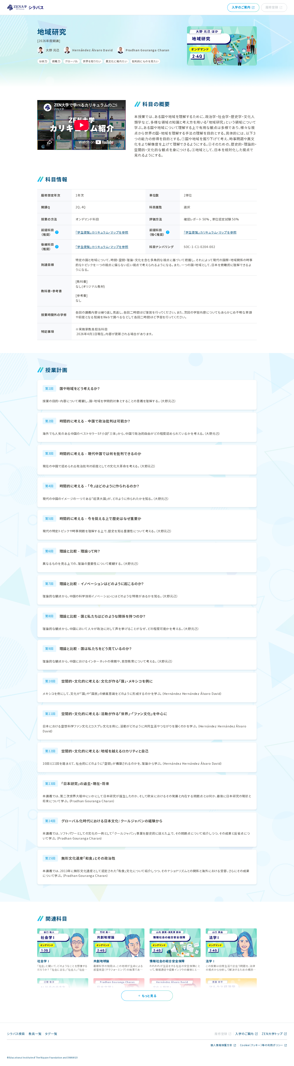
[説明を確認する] (57, 232)
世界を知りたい (92, 61)
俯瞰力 (56, 61)
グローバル (71, 61)
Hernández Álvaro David (92, 50)
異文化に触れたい (116, 61)
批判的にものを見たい (145, 61)
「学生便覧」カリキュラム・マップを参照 (102, 232)
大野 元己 (52, 50)
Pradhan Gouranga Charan (147, 50)
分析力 (43, 61)
